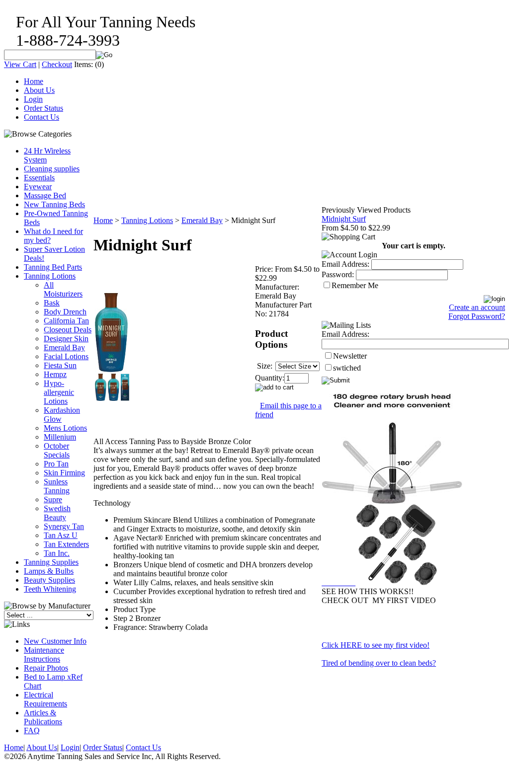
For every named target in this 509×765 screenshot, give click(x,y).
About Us (39, 90)
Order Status (43, 108)
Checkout (57, 64)
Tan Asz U (61, 535)
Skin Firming (64, 472)
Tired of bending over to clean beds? (379, 663)
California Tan (66, 320)
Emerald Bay (64, 347)
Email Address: (345, 264)
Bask (52, 303)
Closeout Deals (67, 329)
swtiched (347, 368)
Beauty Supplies (49, 580)
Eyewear (38, 186)
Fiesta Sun (60, 365)
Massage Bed (45, 195)
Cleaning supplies (52, 168)
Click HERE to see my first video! (375, 645)
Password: (338, 274)
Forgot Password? (476, 316)
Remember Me (355, 285)
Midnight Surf (344, 219)
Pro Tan (56, 463)
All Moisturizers (63, 289)
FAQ (32, 730)
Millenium (60, 437)
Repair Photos (46, 668)
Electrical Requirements (45, 699)
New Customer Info (55, 641)
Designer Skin (66, 338)
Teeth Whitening (50, 589)
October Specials (57, 450)
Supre (53, 499)
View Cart (20, 64)
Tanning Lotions (50, 276)
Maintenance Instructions (44, 654)
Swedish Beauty (57, 513)
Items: (83, 64)
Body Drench (65, 311)
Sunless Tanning (57, 486)
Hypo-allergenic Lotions (59, 392)
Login (33, 99)
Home (33, 81)
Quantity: (269, 378)
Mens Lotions (65, 428)
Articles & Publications (43, 717)
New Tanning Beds (54, 204)
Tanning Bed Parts (53, 267)
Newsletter (350, 356)
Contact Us (41, 117)
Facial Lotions (66, 356)
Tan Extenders (66, 544)
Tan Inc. (57, 553)
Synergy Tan (64, 526)
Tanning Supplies (51, 562)
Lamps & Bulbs (49, 571)
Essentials (39, 177)
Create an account (477, 307)
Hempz (55, 374)
